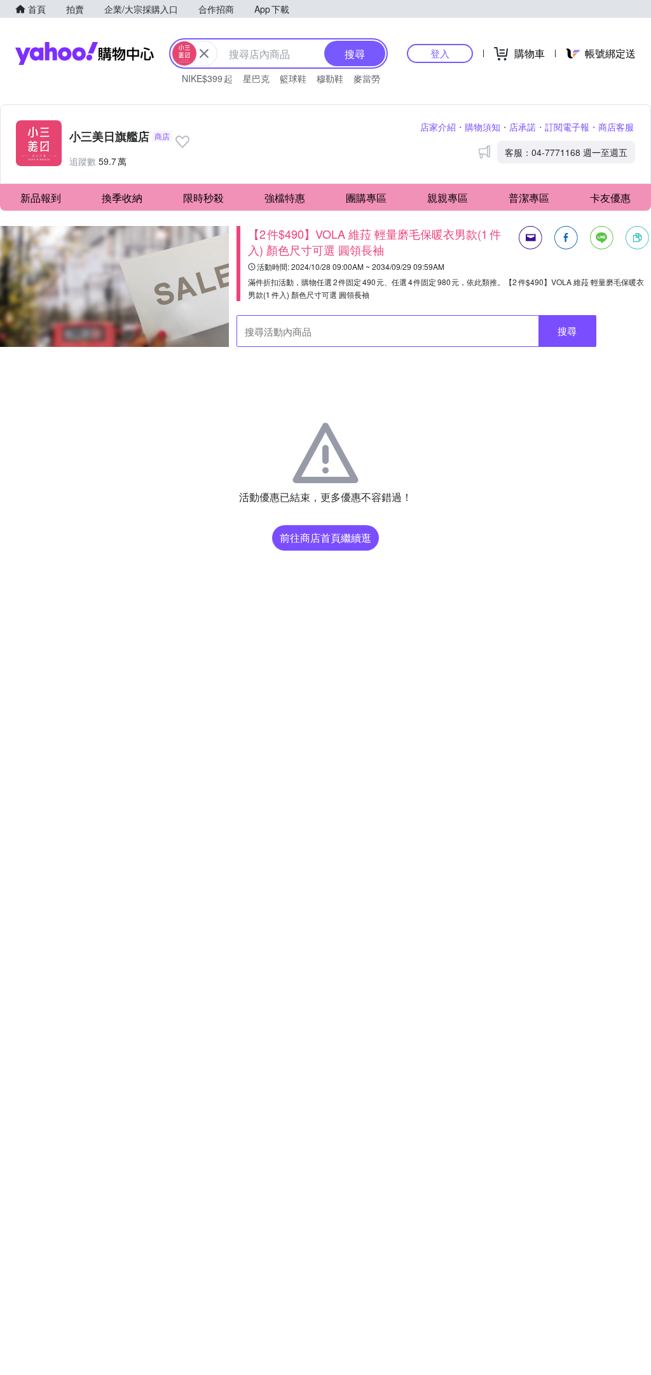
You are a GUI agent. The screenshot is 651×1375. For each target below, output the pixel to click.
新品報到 (40, 197)
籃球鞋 (293, 78)
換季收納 (122, 197)
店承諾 (522, 126)
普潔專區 (529, 197)
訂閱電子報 (567, 126)
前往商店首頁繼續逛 (325, 537)
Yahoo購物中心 (84, 53)
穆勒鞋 (330, 78)
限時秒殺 (203, 197)
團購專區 (366, 197)
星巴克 (256, 78)
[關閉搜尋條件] (204, 53)
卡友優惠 (610, 197)
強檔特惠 (284, 197)
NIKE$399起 (207, 78)
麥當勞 (366, 78)
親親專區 (447, 197)
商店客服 (616, 126)
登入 (439, 53)
